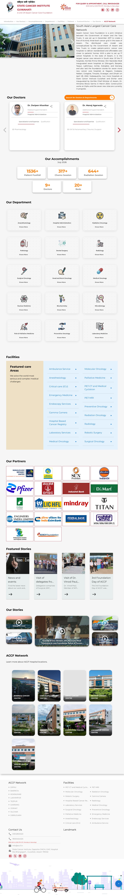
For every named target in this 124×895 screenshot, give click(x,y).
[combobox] (89, 97)
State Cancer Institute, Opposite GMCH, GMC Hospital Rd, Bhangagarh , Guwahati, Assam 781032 (35, 850)
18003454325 (17, 839)
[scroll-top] (118, 883)
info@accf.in (17, 846)
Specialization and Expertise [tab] (29, 121)
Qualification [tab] (45, 121)
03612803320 (17, 834)
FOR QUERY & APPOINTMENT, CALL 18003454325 (97, 4)
